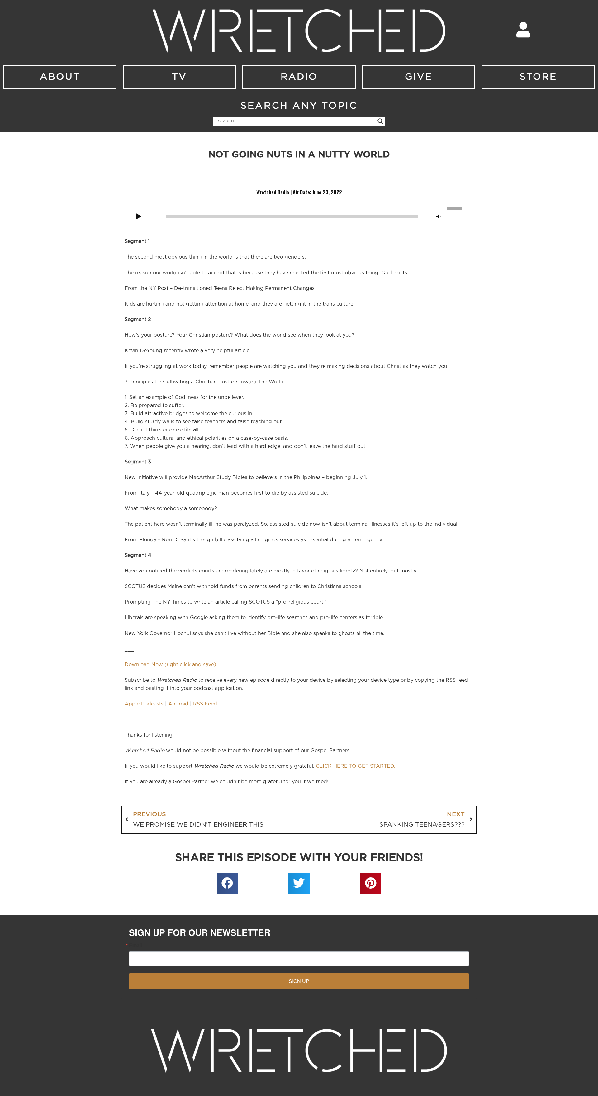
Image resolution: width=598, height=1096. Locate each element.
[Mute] (439, 217)
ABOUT (60, 77)
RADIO (299, 77)
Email (135, 945)
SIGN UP (299, 981)
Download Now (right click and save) (170, 664)
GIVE (418, 77)
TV (179, 77)
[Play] (139, 217)
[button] (227, 883)
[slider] (455, 208)
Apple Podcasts (144, 703)
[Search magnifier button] (380, 121)
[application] (299, 216)
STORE (538, 77)
